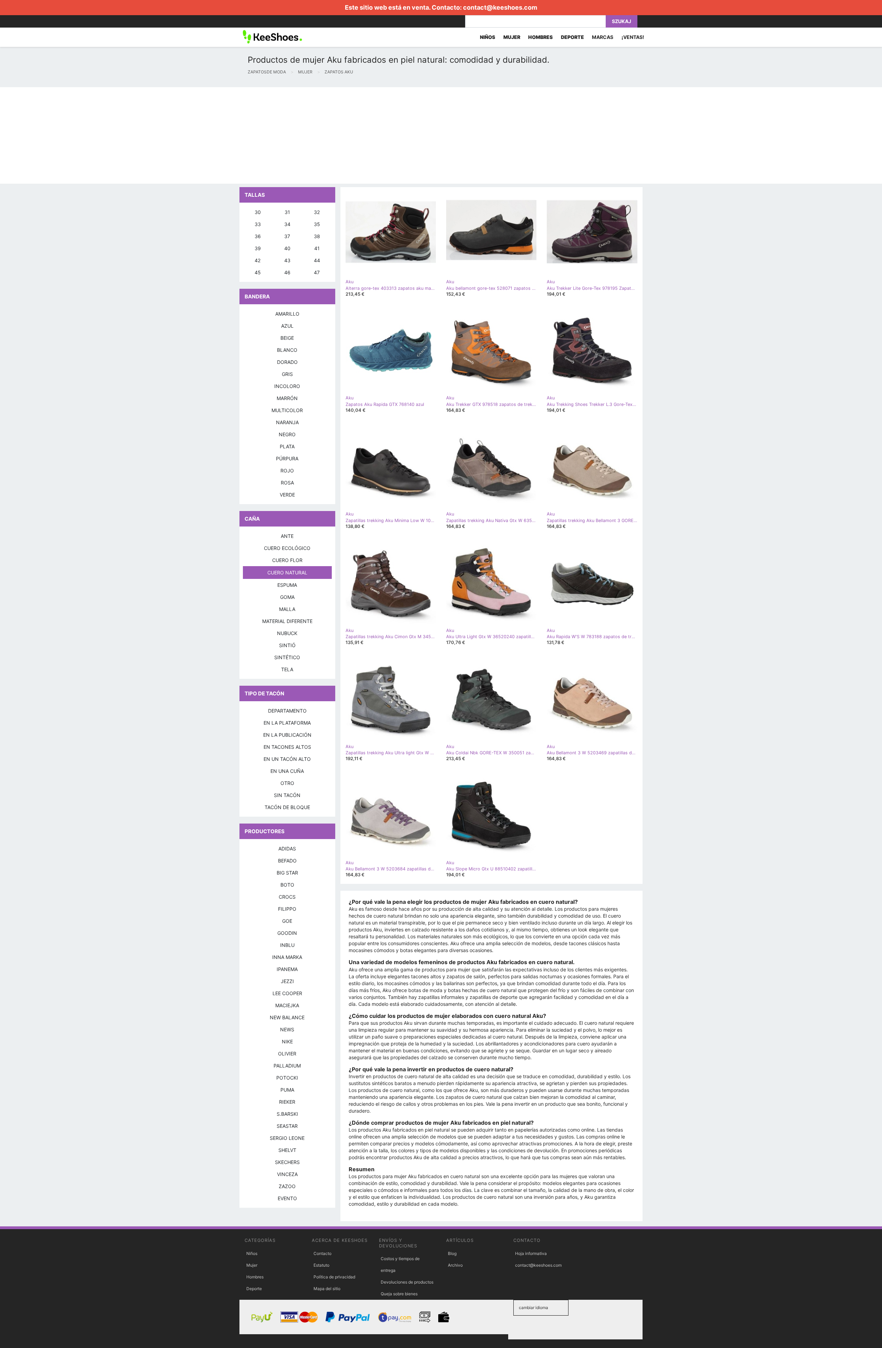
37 (287, 236)
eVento (287, 1198)
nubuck (287, 633)
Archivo (455, 1265)
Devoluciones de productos (407, 1282)
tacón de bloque (287, 807)
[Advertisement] (206, 135)
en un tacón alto (287, 759)
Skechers (287, 1162)
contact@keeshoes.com (500, 7)
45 (258, 272)
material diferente (287, 621)
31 (287, 212)
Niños (251, 1253)
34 (287, 224)
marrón (287, 398)
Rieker (287, 1102)
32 (317, 212)
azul (287, 326)
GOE (287, 921)
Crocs (287, 897)
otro (287, 783)
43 (287, 260)
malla (287, 609)
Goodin (287, 933)
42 (257, 260)
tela (287, 669)
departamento (287, 711)
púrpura (287, 458)
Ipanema (287, 969)
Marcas (602, 37)
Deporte (254, 1288)
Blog (452, 1253)
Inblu (287, 945)
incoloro (287, 386)
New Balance (287, 1017)
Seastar (287, 1126)
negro (287, 434)
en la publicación (287, 735)
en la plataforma (287, 723)
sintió (287, 645)
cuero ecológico (287, 548)
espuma (287, 585)
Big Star (287, 873)
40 (287, 248)
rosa (287, 483)
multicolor (287, 410)
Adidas (287, 848)
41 (317, 248)
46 (287, 272)
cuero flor (287, 560)
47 (317, 272)
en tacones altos (287, 747)
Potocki (287, 1078)
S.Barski (287, 1114)
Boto (287, 885)
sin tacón (287, 795)
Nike (287, 1041)
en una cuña (287, 771)
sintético (287, 657)
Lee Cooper (287, 993)
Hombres (255, 1276)
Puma (287, 1090)
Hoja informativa (531, 1253)
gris (287, 374)
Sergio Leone (287, 1138)
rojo (287, 470)
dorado (287, 362)
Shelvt (287, 1150)
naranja (287, 422)
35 (317, 224)
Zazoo (287, 1186)
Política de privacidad (334, 1276)
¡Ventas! (633, 37)
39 (258, 248)
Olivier (287, 1053)
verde (287, 495)
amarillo (287, 314)
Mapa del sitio (327, 1288)
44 (317, 260)
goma (287, 597)
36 (258, 236)
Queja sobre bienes (399, 1293)
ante (287, 536)
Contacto (322, 1253)
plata (287, 446)
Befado (287, 861)
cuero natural (287, 572)
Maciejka (287, 1005)
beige (287, 338)
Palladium (287, 1066)
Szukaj (621, 21)
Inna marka (287, 957)
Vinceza (287, 1174)
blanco (287, 350)
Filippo (287, 909)
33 (258, 224)
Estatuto (321, 1265)
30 (258, 212)
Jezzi (287, 981)
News (287, 1029)
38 (317, 236)
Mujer (251, 1265)
